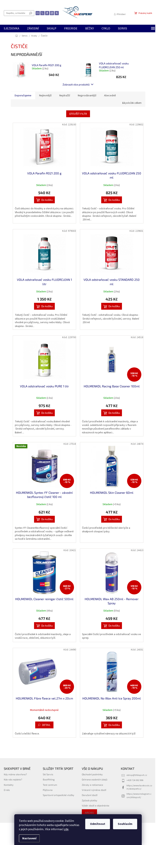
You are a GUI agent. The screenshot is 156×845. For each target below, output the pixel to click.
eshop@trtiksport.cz (137, 775)
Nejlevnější (45, 95)
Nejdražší (64, 95)
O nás (7, 789)
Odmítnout (97, 824)
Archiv (89, 812)
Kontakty (9, 784)
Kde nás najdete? (13, 779)
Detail (46, 724)
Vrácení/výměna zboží (94, 789)
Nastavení (29, 838)
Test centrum (50, 784)
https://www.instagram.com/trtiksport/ (139, 795)
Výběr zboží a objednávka (95, 805)
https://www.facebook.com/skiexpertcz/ (139, 787)
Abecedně (110, 95)
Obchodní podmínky (92, 774)
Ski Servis (48, 774)
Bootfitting (49, 779)
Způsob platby (89, 800)
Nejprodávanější (87, 95)
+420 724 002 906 (135, 780)
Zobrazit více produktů (76, 84)
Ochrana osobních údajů (94, 779)
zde (66, 829)
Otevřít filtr (78, 113)
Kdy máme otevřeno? (15, 774)
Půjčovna (48, 789)
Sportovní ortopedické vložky (58, 795)
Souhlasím (125, 824)
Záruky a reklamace (92, 784)
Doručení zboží (89, 795)
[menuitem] (11, 28)
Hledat (30, 13)
